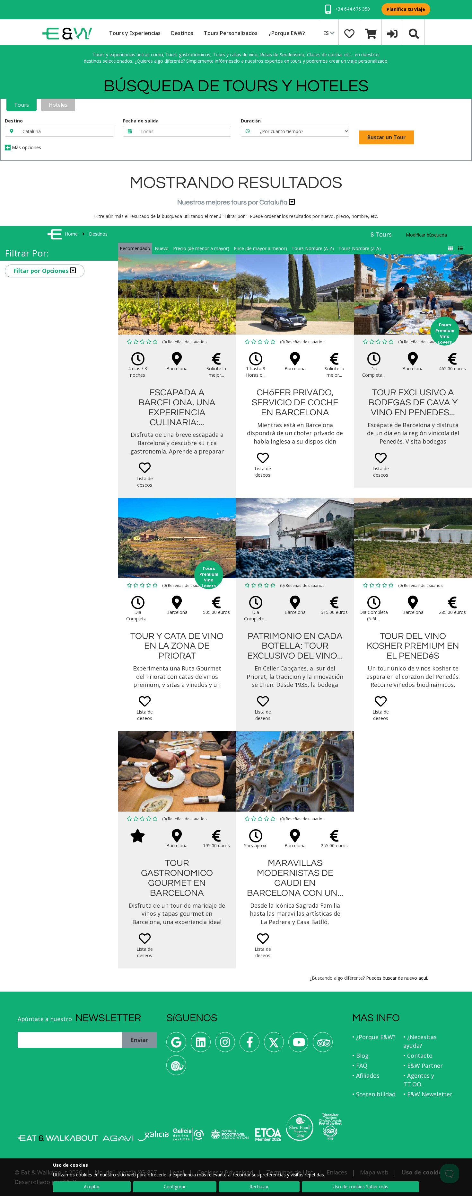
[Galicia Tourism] (153, 1135)
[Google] (176, 1044)
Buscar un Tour (386, 137)
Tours (21, 104)
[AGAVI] (117, 1138)
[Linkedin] (201, 1044)
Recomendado (135, 248)
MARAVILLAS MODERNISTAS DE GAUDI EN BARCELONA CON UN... (295, 878)
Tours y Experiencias (135, 33)
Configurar (175, 1186)
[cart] (370, 33)
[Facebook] (249, 1044)
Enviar (139, 1040)
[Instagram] (225, 1044)
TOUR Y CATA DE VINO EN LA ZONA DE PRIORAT (176, 646)
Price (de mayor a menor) (260, 248)
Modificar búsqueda (426, 235)
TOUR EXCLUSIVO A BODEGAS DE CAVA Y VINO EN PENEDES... (413, 402)
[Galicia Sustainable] (188, 1134)
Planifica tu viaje (406, 9)
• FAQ (359, 1065)
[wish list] (349, 33)
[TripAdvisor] (323, 1044)
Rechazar (259, 1186)
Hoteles (58, 104)
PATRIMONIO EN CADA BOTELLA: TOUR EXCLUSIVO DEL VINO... (295, 646)
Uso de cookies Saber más (360, 1186)
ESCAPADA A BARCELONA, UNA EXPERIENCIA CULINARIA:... (176, 407)
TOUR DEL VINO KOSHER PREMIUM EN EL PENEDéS (413, 646)
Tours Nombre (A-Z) (313, 248)
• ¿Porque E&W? (374, 1037)
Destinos (182, 33)
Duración (251, 121)
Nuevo (162, 248)
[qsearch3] (413, 33)
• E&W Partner (423, 1065)
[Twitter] (274, 1044)
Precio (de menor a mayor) (201, 248)
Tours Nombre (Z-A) (359, 248)
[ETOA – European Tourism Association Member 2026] (268, 1134)
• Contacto (418, 1055)
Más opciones (26, 147)
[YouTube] (298, 1044)
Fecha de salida (141, 121)
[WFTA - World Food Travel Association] (229, 1134)
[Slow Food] (176, 1068)
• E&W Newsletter (427, 1094)
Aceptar (92, 1186)
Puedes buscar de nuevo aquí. (397, 978)
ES (326, 33)
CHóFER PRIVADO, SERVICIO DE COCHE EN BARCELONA (295, 402)
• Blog (360, 1055)
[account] (392, 33)
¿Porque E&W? (287, 33)
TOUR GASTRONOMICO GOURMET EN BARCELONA (177, 878)
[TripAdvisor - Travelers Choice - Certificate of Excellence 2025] (330, 1126)
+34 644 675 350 (352, 9)
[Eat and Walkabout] (58, 1138)
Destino (14, 121)
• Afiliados (366, 1075)
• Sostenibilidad (374, 1094)
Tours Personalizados (231, 33)
